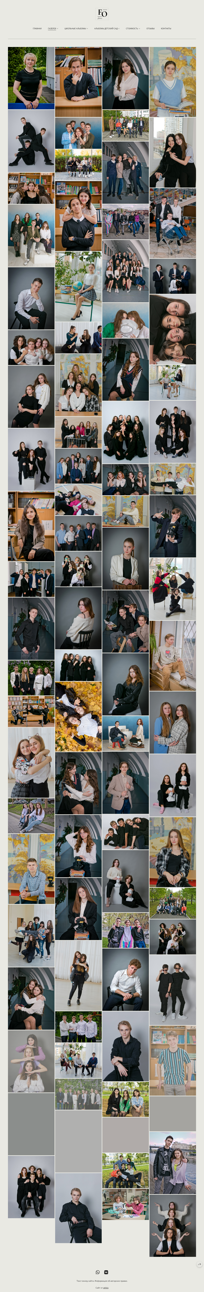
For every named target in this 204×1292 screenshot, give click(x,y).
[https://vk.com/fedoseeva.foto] (106, 1272)
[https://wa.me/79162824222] (98, 1272)
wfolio (106, 1287)
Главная (37, 28)
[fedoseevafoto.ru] (102, 14)
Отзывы (150, 28)
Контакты (166, 28)
